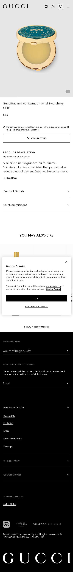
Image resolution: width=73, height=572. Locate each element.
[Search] (60, 6)
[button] (36, 48)
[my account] (53, 6)
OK (36, 298)
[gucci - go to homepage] (15, 6)
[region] (36, 286)
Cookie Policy (53, 289)
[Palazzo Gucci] (47, 524)
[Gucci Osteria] (21, 524)
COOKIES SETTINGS (36, 306)
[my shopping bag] (46, 6)
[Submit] (67, 350)
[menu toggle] (68, 6)
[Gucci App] (6, 524)
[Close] (66, 261)
